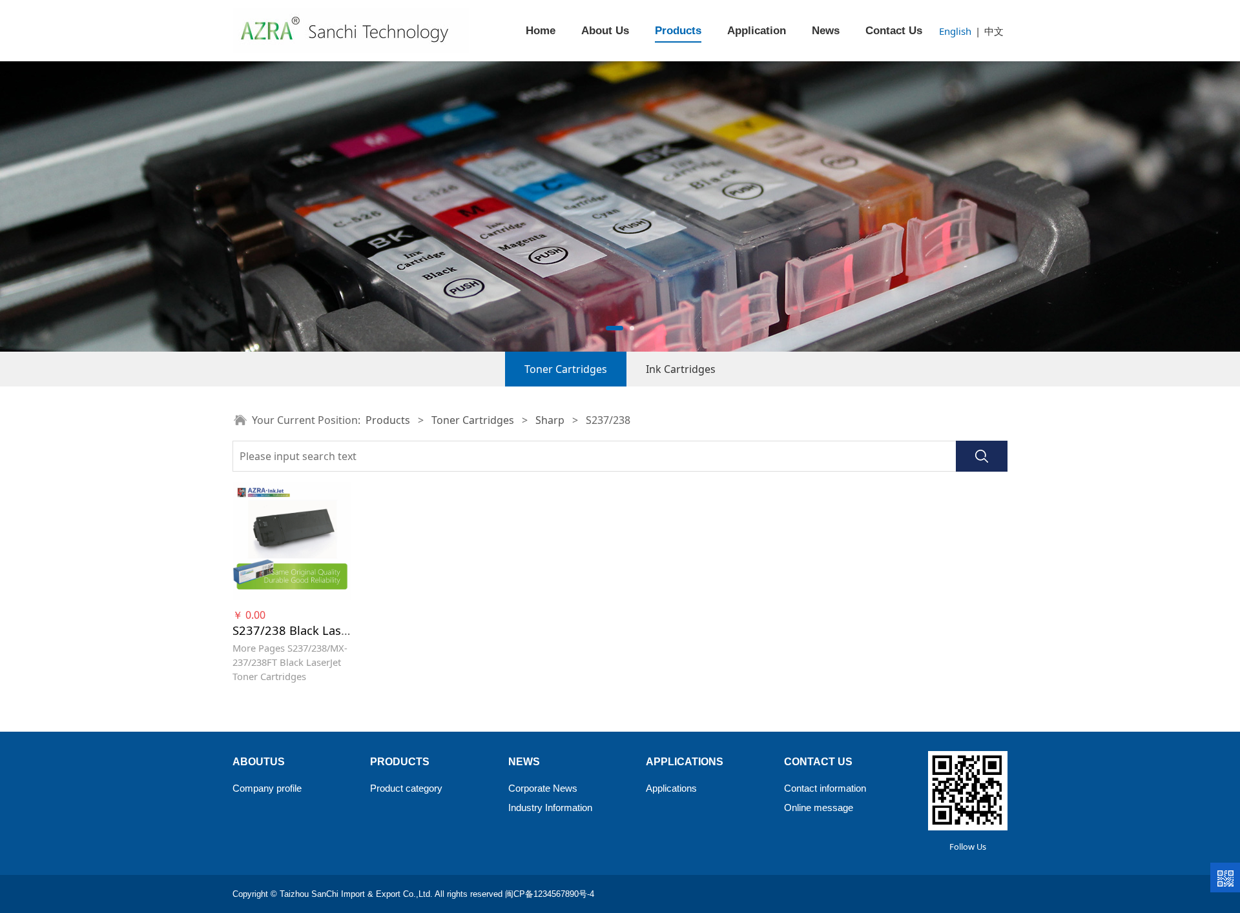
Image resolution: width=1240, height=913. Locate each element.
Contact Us (893, 31)
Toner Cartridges (565, 369)
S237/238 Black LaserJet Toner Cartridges (348, 630)
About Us (605, 31)
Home (540, 31)
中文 (994, 31)
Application (756, 31)
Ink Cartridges (681, 369)
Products (678, 31)
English (955, 31)
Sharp (549, 420)
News (826, 31)
